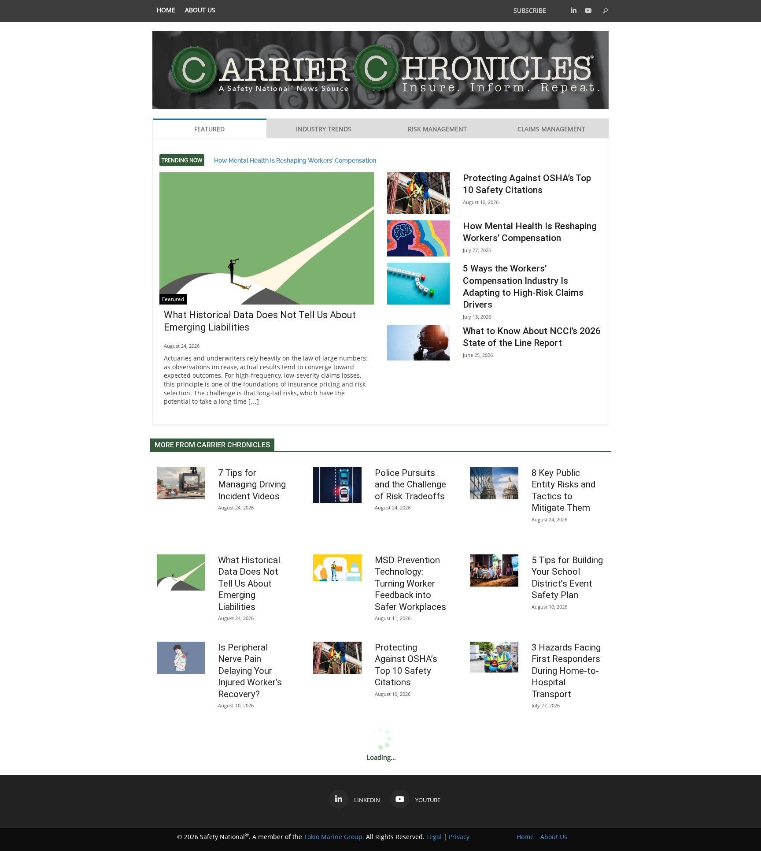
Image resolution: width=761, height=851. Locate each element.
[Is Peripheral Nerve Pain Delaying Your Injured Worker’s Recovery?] (181, 658)
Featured (173, 299)
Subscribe (529, 10)
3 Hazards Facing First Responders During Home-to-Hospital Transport (566, 670)
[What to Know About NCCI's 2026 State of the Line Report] (418, 342)
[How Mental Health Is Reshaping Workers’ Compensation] (418, 238)
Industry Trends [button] (323, 129)
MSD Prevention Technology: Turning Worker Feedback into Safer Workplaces (410, 583)
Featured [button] (209, 129)
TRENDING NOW (182, 160)
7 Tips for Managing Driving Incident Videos (252, 485)
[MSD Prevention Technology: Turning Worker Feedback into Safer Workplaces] (337, 568)
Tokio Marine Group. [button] (334, 836)
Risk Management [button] (437, 129)
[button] (573, 10)
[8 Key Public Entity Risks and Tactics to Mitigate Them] (494, 483)
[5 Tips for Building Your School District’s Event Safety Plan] (494, 570)
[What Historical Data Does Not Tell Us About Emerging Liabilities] (266, 253)
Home (166, 10)
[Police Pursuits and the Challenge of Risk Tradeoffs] (337, 485)
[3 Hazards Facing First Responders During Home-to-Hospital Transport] (494, 657)
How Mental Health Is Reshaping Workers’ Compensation (295, 160)
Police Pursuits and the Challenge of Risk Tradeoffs (410, 485)
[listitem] (166, 10)
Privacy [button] (459, 836)
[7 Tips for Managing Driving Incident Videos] (181, 483)
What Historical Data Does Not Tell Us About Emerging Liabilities (249, 583)
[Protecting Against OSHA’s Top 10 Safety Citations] (418, 193)
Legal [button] (434, 836)
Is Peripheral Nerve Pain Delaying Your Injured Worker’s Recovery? (250, 670)
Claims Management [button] (551, 129)
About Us (200, 10)
